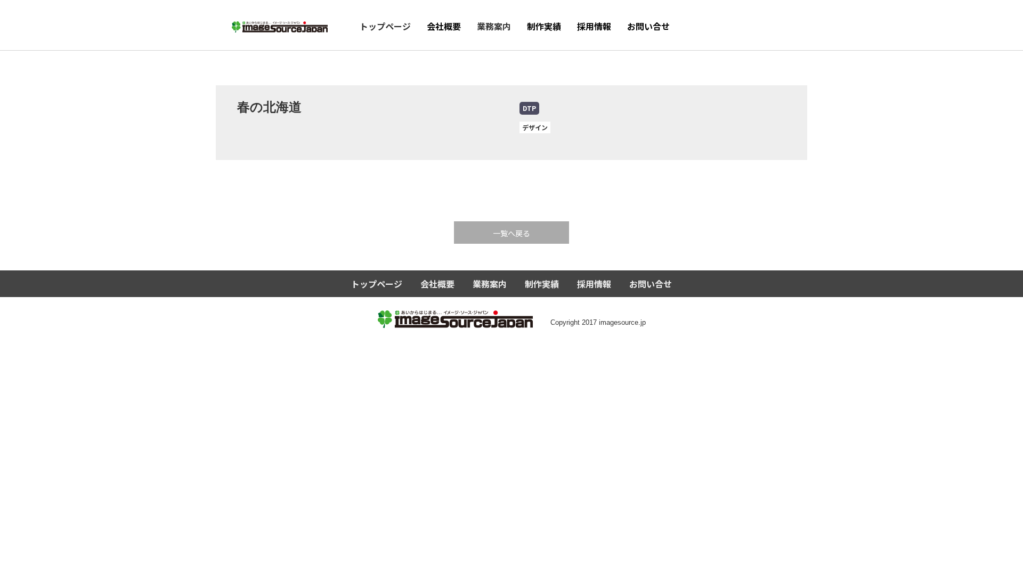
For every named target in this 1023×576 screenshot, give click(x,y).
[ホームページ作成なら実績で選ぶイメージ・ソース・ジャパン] (280, 23)
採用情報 (594, 26)
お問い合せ (648, 26)
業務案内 (494, 26)
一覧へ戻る (511, 233)
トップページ (385, 26)
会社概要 (444, 26)
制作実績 (544, 26)
